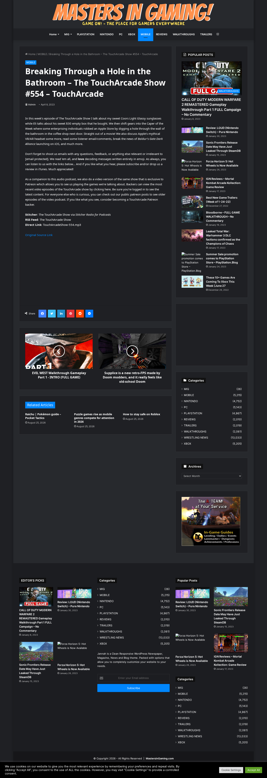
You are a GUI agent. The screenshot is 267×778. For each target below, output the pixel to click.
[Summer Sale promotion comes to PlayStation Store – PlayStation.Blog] (192, 262)
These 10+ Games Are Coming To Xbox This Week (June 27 (220, 281)
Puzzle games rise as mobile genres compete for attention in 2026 (94, 417)
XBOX (131, 34)
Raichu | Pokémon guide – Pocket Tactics (43, 416)
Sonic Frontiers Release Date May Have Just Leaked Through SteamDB (223, 146)
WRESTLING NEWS (196, 437)
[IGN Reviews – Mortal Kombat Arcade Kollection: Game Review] (192, 183)
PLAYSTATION (85, 34)
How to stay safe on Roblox (141, 414)
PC (121, 34)
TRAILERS (206, 34)
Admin (32, 104)
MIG (66, 34)
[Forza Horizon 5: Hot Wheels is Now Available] (192, 166)
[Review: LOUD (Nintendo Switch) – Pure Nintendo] (192, 129)
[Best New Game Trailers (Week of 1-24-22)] (192, 202)
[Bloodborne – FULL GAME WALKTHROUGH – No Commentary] (192, 217)
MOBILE (146, 34)
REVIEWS (161, 34)
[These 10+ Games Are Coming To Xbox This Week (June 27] (192, 282)
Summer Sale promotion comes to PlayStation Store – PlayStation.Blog (222, 258)
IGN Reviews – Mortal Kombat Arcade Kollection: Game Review (223, 183)
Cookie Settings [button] (231, 770)
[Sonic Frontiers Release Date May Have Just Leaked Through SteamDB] (192, 147)
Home (53, 34)
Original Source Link (39, 235)
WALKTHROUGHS (184, 34)
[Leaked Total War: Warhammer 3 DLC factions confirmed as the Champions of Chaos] (192, 235)
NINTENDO (107, 34)
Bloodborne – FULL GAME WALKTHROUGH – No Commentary (223, 216)
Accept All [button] (253, 770)
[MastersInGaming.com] (133, 14)
